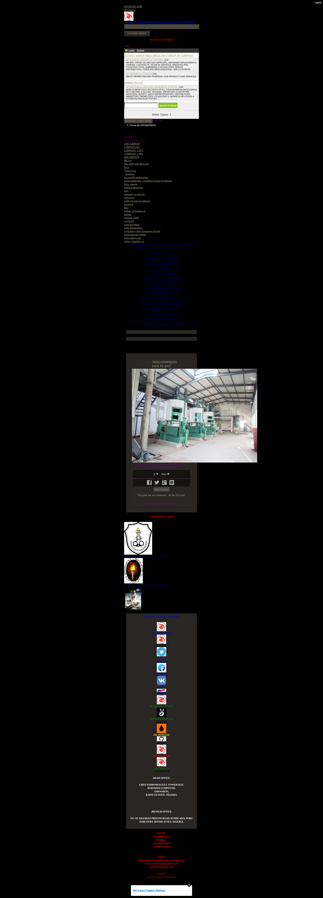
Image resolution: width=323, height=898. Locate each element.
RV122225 (129, 9)
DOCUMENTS (131, 157)
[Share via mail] (171, 483)
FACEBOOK (161, 674)
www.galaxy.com (132, 238)
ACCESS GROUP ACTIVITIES (146, 59)
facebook (128, 204)
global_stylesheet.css (135, 211)
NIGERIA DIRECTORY (161, 705)
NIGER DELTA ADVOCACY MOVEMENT (146, 585)
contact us (129, 197)
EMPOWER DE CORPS (162, 718)
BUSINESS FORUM (141, 73)
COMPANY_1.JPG (133, 150)
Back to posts (161, 489)
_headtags (129, 174)
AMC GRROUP (132, 143)
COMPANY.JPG (132, 147)
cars (126, 190)
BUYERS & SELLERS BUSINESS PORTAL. (154, 87)
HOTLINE (130, 121)
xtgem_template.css (134, 241)
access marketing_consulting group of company (148, 180)
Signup (140, 50)
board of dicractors (133, 187)
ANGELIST (161, 722)
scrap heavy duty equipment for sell (142, 231)
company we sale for (134, 194)
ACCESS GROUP (161, 755)
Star (164, 474)
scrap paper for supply (135, 234)
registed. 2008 (131, 217)
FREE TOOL (144, 121)
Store (126, 167)
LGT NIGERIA (161, 767)
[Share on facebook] (150, 483)
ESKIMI (161, 693)
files (126, 207)
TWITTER (161, 661)
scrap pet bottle (132, 224)
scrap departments (133, 227)
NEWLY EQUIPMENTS (165, 361)
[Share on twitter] (157, 483)
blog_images (130, 184)
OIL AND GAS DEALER (136, 164)
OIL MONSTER (161, 734)
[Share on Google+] (164, 483)
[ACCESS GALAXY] (133, 598)
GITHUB (161, 742)
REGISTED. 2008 (133, 6)
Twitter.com (130, 170)
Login (131, 50)
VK (161, 686)
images (127, 214)
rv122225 (129, 221)
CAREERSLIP (161, 645)
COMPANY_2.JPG (133, 153)
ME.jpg (128, 160)
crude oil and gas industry (137, 201)
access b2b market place (136, 177)
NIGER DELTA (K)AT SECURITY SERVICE (146, 556)
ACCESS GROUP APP (161, 632)
